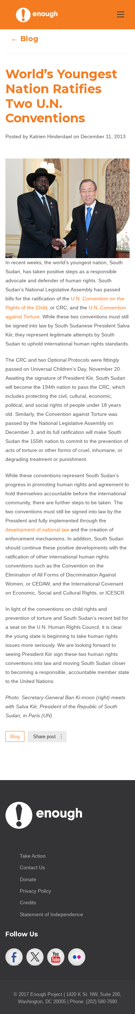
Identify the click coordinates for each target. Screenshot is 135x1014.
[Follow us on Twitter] (35, 957)
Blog (15, 736)
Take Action (33, 856)
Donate (28, 879)
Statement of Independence (51, 914)
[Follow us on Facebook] (14, 957)
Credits (28, 902)
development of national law (37, 529)
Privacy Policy (35, 891)
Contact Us (32, 867)
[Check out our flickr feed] (76, 957)
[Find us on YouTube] (55, 957)
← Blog (24, 38)
